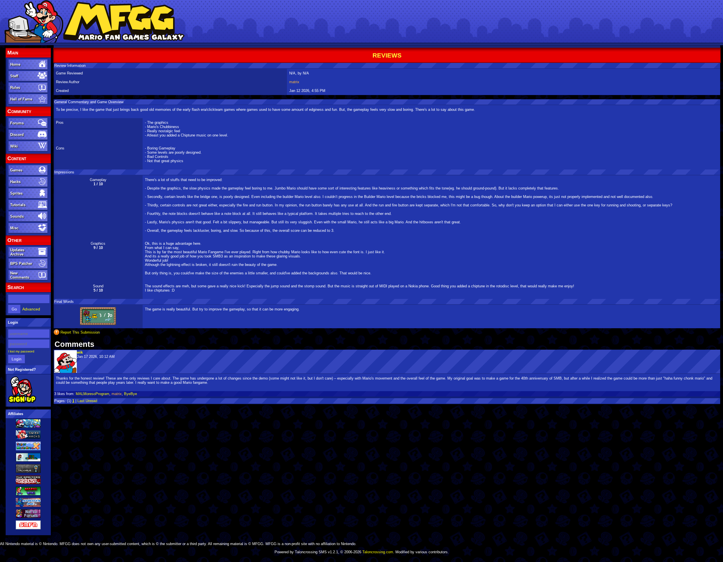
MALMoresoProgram (92, 394)
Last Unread (87, 401)
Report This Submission (80, 332)
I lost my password (21, 351)
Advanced (31, 309)
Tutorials (17, 205)
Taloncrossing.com (377, 552)
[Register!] (22, 402)
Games (16, 170)
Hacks (15, 182)
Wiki (14, 146)
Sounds (17, 216)
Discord (17, 135)
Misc (14, 228)
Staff (14, 76)
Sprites (16, 193)
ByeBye (130, 394)
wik (80, 352)
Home (15, 64)
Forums (17, 123)
